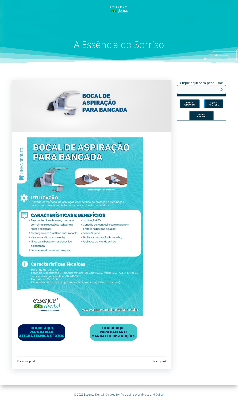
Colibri (160, 394)
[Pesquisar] (221, 90)
